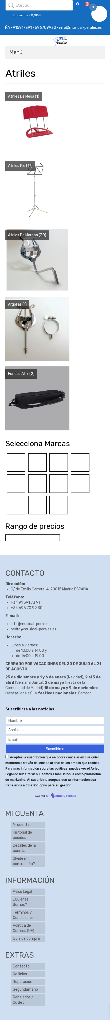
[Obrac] (80, 483)
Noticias (20, 974)
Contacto (21, 966)
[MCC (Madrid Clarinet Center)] (58, 483)
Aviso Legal (22, 891)
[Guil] (80, 462)
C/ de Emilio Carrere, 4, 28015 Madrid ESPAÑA (49, 589)
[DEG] (16, 462)
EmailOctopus (65, 796)
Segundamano (25, 989)
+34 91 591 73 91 (25, 602)
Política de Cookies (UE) (23, 928)
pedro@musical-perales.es (33, 629)
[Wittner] (58, 504)
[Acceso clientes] (96, 4)
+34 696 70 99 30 (26, 608)
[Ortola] (16, 504)
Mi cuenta (21, 824)
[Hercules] (16, 483)
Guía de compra (26, 938)
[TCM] (37, 504)
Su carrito (26, 15)
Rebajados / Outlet (23, 1000)
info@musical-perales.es (32, 624)
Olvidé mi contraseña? (24, 861)
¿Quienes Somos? (21, 902)
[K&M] (37, 483)
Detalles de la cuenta (24, 848)
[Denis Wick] (37, 462)
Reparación (22, 981)
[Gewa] (58, 462)
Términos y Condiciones (23, 915)
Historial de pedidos (22, 835)
